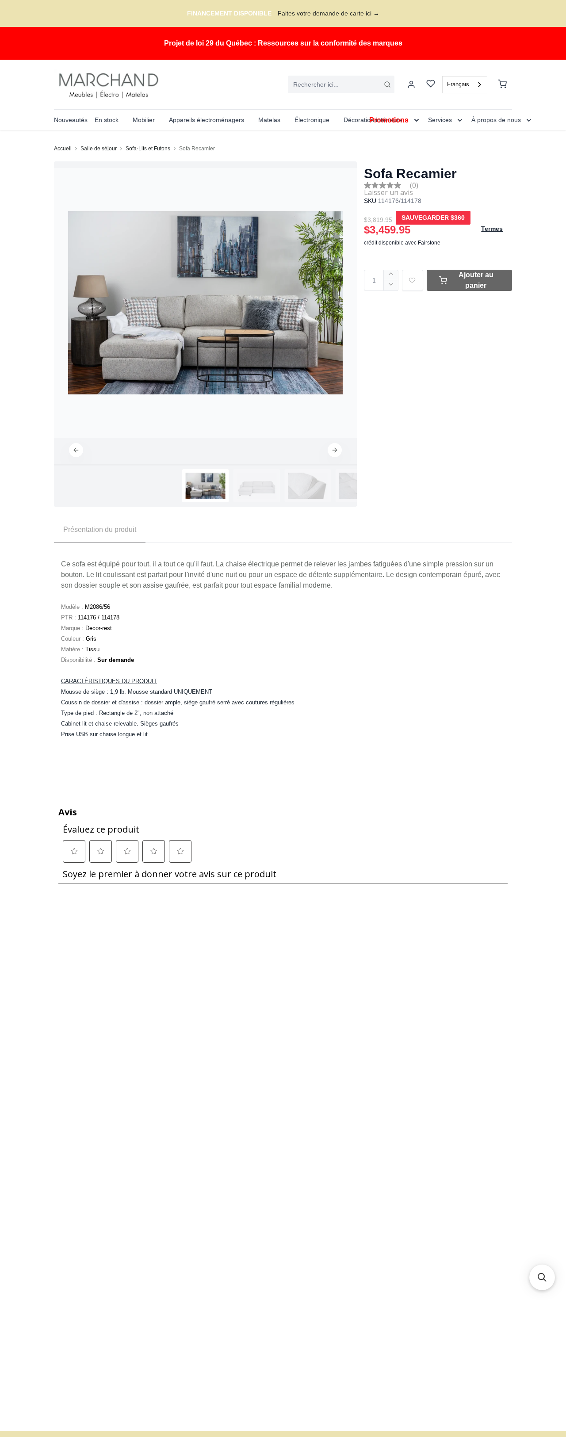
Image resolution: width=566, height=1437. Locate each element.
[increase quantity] (391, 275)
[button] (76, 450)
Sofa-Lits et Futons (148, 148)
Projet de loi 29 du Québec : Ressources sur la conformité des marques (283, 43)
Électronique (311, 119)
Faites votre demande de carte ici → (328, 13)
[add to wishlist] (412, 280)
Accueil (63, 148)
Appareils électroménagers (206, 119)
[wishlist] (430, 84)
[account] (411, 84)
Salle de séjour (98, 148)
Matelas (269, 119)
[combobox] (341, 84)
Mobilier (144, 119)
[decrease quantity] (391, 285)
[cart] (502, 84)
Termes (492, 228)
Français (458, 84)
